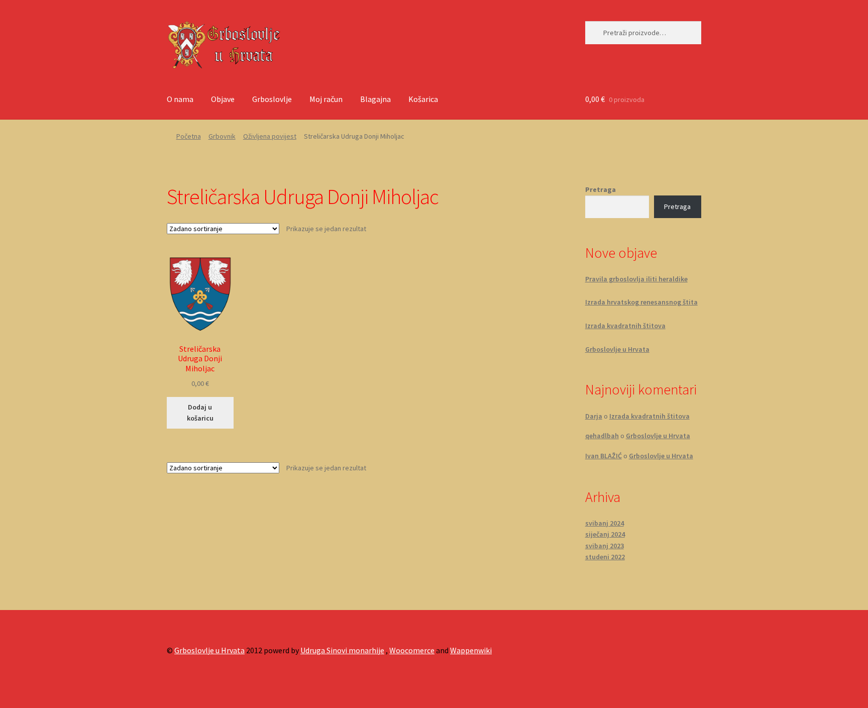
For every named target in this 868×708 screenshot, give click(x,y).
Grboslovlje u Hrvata (617, 349)
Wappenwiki (471, 650)
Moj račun (326, 99)
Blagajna (375, 99)
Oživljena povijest (269, 136)
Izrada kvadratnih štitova (625, 325)
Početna (188, 136)
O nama (180, 99)
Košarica (423, 99)
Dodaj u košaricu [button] (200, 412)
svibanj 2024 (604, 523)
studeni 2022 (605, 556)
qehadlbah (602, 435)
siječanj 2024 (605, 534)
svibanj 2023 (604, 545)
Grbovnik (222, 136)
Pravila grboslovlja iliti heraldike (636, 278)
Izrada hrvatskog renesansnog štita (641, 302)
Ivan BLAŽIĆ (603, 455)
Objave (223, 99)
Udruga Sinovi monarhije (342, 650)
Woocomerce (412, 650)
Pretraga (600, 189)
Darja (593, 416)
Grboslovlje (272, 99)
